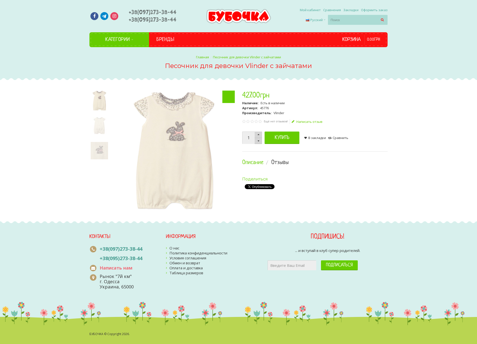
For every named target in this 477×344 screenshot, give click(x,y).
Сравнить (340, 138)
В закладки (317, 138)
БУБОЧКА (96, 334)
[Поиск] (383, 20)
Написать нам (116, 268)
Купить (282, 137)
